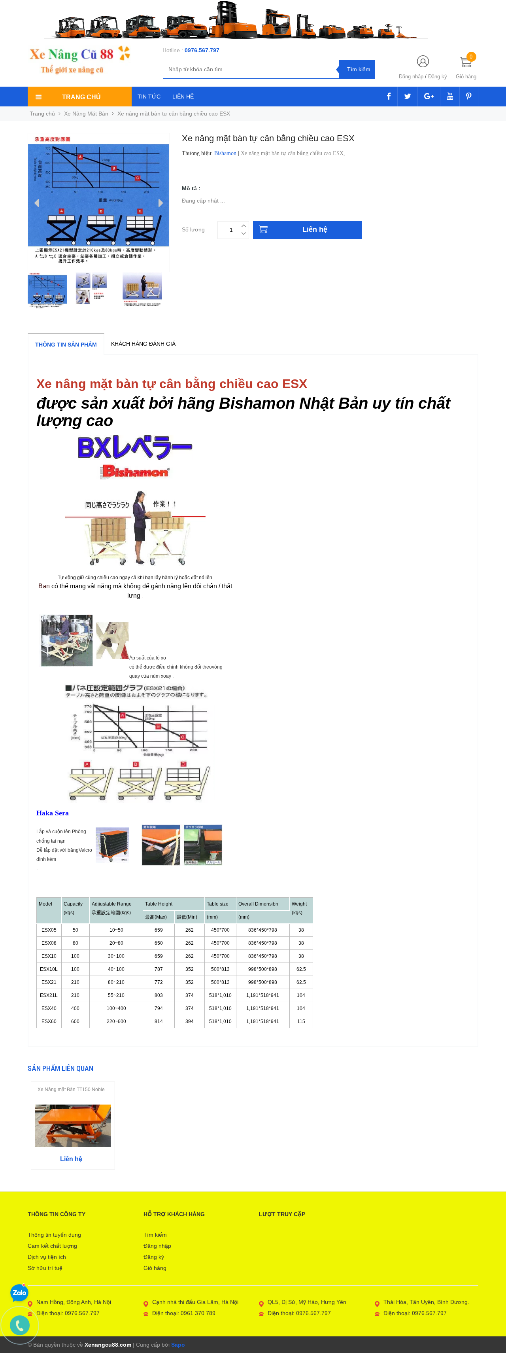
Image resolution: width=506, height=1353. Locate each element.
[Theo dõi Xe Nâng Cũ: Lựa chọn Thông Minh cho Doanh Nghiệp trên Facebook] (389, 97)
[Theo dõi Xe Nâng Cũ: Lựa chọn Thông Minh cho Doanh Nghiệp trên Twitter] (407, 97)
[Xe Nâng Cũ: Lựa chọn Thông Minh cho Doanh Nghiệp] (79, 60)
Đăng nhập (411, 77)
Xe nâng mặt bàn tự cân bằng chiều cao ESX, (294, 153)
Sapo (178, 1345)
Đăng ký (437, 77)
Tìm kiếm (155, 1235)
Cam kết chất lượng (52, 1246)
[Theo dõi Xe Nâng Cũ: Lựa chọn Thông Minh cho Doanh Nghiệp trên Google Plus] (429, 97)
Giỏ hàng (154, 1268)
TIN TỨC (149, 96)
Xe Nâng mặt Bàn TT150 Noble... (73, 1089)
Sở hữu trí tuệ (45, 1268)
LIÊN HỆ (183, 96)
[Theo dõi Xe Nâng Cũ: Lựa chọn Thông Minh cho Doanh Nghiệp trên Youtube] (450, 97)
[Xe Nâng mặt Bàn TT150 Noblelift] (73, 1125)
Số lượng (193, 228)
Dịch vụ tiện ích (47, 1257)
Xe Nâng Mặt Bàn (86, 113)
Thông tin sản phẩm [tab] (66, 344)
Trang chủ (42, 113)
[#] (253, 19)
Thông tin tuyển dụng (54, 1235)
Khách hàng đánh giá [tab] (143, 344)
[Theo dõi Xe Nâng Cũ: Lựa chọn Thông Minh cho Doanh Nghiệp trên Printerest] (469, 97)
